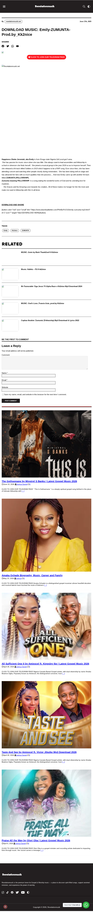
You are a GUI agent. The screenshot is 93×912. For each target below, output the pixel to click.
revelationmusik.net (13, 21)
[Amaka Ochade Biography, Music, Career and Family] (46, 571)
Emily (6, 230)
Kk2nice (15, 230)
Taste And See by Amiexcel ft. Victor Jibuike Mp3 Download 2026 (39, 752)
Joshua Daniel (21, 484)
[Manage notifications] (5, 907)
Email (4, 380)
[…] (23, 491)
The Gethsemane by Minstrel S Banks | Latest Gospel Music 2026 (39, 481)
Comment (6, 355)
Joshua (18, 578)
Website (5, 387)
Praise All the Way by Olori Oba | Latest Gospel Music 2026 (36, 840)
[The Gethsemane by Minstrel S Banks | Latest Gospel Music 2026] (46, 477)
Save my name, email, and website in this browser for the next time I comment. (35, 394)
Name (4, 373)
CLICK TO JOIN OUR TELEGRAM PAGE (48, 57)
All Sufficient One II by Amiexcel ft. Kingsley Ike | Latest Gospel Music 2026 (45, 663)
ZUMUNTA (25, 230)
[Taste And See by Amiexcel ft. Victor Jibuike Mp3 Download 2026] (46, 747)
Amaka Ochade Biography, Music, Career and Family (32, 575)
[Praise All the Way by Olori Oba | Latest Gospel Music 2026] (46, 836)
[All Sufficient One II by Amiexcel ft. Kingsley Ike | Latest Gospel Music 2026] (46, 659)
